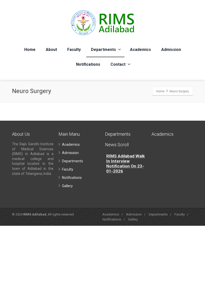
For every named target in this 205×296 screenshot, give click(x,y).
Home (30, 49)
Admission (171, 49)
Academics (140, 49)
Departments (103, 49)
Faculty (74, 49)
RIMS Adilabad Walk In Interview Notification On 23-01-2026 (125, 164)
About (51, 49)
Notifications (88, 64)
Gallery (67, 186)
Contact (118, 64)
